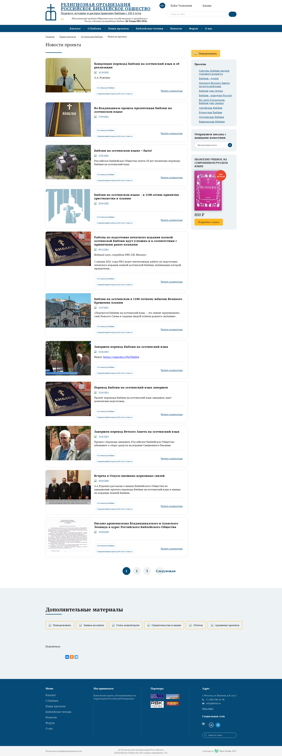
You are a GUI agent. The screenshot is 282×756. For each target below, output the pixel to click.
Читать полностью (172, 90)
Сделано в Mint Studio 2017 (219, 751)
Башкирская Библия (212, 121)
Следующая (160, 571)
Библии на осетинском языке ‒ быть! (123, 150)
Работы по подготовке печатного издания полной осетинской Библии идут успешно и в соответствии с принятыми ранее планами (135, 240)
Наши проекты (118, 28)
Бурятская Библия (210, 112)
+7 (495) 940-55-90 (215, 699)
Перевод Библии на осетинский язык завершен (131, 387)
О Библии (94, 28)
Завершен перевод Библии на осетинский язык (131, 347)
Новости (176, 28)
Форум (193, 28)
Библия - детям (209, 78)
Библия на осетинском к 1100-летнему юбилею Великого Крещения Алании (138, 300)
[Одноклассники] (72, 657)
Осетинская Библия (92, 36)
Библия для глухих (211, 90)
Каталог (75, 28)
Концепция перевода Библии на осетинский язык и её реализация (136, 65)
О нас (208, 28)
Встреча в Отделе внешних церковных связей (129, 476)
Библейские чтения (149, 28)
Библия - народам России (215, 95)
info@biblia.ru (213, 703)
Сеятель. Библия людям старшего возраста (214, 72)
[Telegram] (76, 657)
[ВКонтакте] (67, 657)
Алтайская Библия (210, 107)
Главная (50, 36)
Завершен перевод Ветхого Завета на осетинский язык (136, 431)
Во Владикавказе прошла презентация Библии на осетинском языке (133, 110)
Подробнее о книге (208, 222)
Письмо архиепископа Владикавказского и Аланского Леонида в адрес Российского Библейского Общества (136, 525)
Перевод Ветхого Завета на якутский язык (214, 84)
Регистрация (185, 5)
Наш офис (207, 708)
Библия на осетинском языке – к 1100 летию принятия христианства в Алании (136, 196)
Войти (174, 5)
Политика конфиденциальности (64, 751)
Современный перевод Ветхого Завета (114, 93)
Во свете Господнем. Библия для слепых (212, 101)
